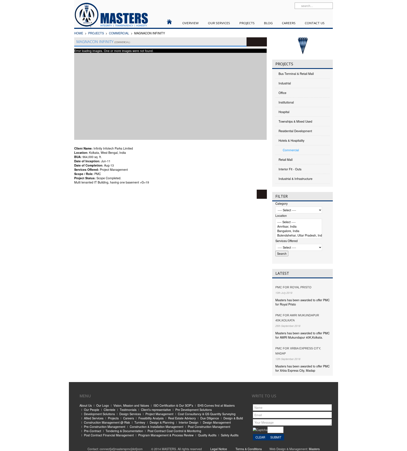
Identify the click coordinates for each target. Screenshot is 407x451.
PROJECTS (247, 23)
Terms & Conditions (249, 449)
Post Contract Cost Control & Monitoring (174, 431)
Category (281, 203)
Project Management (159, 414)
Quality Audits (207, 435)
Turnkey (139, 422)
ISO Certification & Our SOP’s (173, 405)
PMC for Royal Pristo (293, 287)
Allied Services (93, 418)
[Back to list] (262, 194)
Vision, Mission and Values (131, 405)
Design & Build (233, 418)
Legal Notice (218, 449)
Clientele (109, 410)
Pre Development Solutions (193, 410)
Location (281, 215)
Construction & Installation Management (156, 426)
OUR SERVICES (219, 23)
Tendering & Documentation (124, 431)
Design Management (217, 422)
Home (78, 33)
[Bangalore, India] (299, 231)
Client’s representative (156, 410)
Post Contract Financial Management (109, 435)
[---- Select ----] (299, 222)
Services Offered (286, 241)
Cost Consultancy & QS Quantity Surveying (207, 414)
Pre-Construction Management (104, 426)
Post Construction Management (209, 426)
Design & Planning (162, 422)
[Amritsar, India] (299, 226)
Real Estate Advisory (182, 418)
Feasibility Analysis (151, 418)
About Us (85, 405)
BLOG (268, 23)
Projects (113, 418)
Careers (128, 418)
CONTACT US (315, 23)
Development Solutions (99, 414)
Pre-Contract (92, 431)
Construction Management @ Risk (107, 422)
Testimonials (128, 410)
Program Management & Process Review (166, 435)
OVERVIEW (190, 23)
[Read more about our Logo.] (302, 45)
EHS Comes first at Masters (216, 405)
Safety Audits (229, 435)
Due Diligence (209, 418)
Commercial (119, 33)
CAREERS (288, 23)
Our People (91, 410)
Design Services (130, 414)
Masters (314, 449)
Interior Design (188, 422)
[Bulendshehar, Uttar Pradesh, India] (299, 235)
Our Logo (102, 405)
